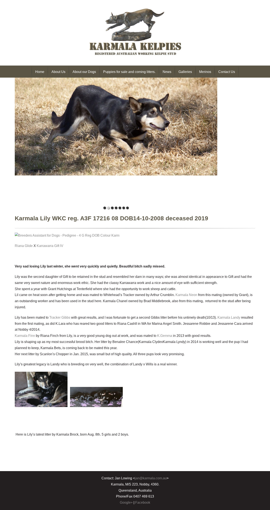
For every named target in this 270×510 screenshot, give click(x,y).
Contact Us (226, 72)
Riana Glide (24, 246)
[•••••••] (116, 141)
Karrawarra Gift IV (50, 246)
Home (39, 72)
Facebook (142, 502)
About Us (58, 72)
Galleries (185, 72)
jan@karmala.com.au (151, 478)
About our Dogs (84, 72)
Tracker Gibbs (59, 317)
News (167, 72)
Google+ (126, 502)
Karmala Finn (25, 335)
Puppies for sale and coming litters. (129, 72)
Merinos (205, 72)
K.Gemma (164, 335)
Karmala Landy (228, 317)
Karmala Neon (186, 295)
